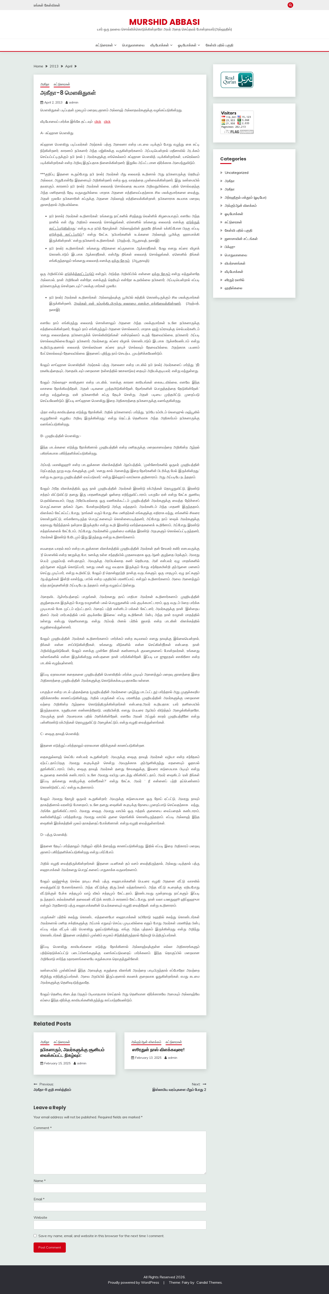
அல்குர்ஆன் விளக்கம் (146, 1042)
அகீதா (44, 84)
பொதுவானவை (133, 45)
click (97, 121)
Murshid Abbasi (164, 22)
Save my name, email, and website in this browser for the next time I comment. (101, 1236)
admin (73, 102)
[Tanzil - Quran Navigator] (237, 87)
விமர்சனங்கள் (235, 263)
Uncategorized (236, 172)
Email (39, 1199)
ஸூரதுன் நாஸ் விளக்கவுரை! (158, 1049)
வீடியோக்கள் (159, 45)
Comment (43, 1128)
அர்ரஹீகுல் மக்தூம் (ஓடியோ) (246, 197)
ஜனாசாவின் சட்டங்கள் (241, 238)
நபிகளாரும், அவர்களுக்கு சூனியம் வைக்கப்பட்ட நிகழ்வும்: (72, 1052)
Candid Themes (209, 1282)
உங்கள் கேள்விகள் (47, 5)
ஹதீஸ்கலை (233, 288)
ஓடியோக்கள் (187, 45)
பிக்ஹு (230, 246)
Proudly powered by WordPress (134, 1282)
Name (40, 1180)
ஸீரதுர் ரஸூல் (234, 280)
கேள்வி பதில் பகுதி (219, 45)
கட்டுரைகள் (104, 45)
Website (40, 1217)
